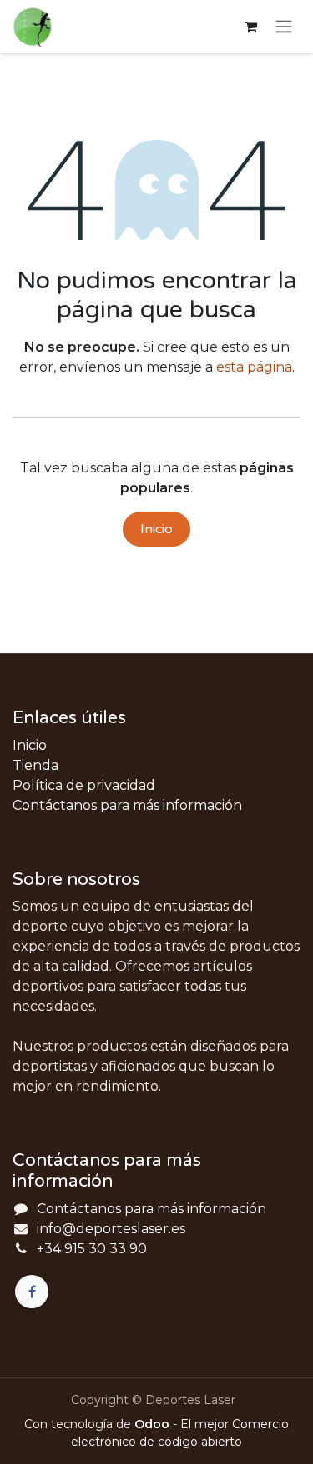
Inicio (156, 529)
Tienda (35, 765)
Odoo (153, 1424)
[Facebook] (31, 1291)
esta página (254, 367)
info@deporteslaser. (104, 1229)
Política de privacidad (84, 785)
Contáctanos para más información (127, 805)
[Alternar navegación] (283, 27)
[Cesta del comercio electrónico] (250, 26)
